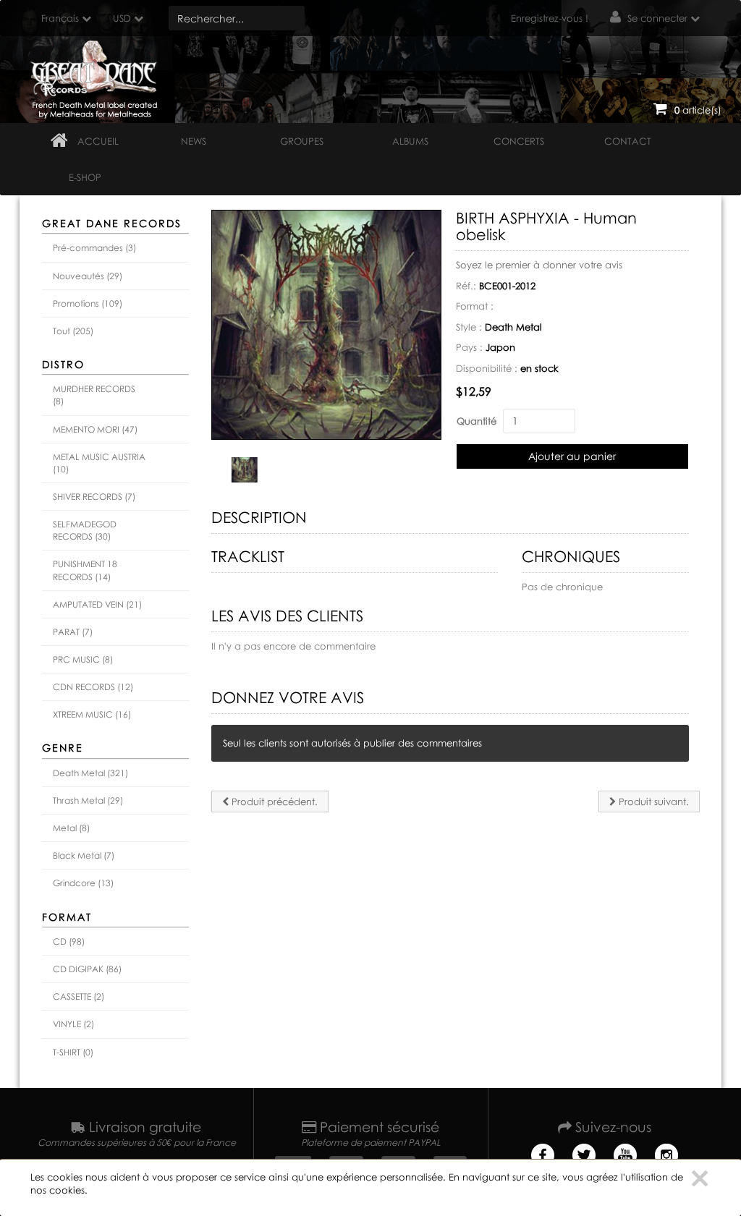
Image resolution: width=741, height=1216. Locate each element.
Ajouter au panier (572, 456)
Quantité (476, 421)
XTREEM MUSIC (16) (92, 714)
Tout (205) (73, 331)
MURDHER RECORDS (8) (94, 395)
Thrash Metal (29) (88, 800)
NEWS (193, 141)
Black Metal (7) (83, 855)
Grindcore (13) (83, 882)
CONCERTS (519, 141)
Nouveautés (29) (87, 276)
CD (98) (69, 941)
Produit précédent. (273, 801)
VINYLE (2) (73, 1024)
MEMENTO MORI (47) (95, 429)
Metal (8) (71, 827)
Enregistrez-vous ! (549, 18)
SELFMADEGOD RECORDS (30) (85, 530)
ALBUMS (410, 141)
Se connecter (657, 18)
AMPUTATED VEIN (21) (97, 604)
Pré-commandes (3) (94, 247)
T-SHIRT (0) (73, 1052)
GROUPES (301, 141)
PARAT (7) (73, 631)
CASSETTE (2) (78, 996)
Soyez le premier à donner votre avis (539, 265)
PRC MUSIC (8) (83, 659)
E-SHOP (85, 177)
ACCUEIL (98, 141)
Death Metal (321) (90, 773)
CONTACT (627, 141)
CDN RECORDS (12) (93, 686)
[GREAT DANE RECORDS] (96, 76)
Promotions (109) (87, 303)
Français (60, 18)
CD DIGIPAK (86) (87, 969)
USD (122, 18)
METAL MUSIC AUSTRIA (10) (99, 463)
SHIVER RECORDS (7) (94, 496)
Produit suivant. (652, 801)
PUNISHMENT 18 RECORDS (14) (85, 570)
